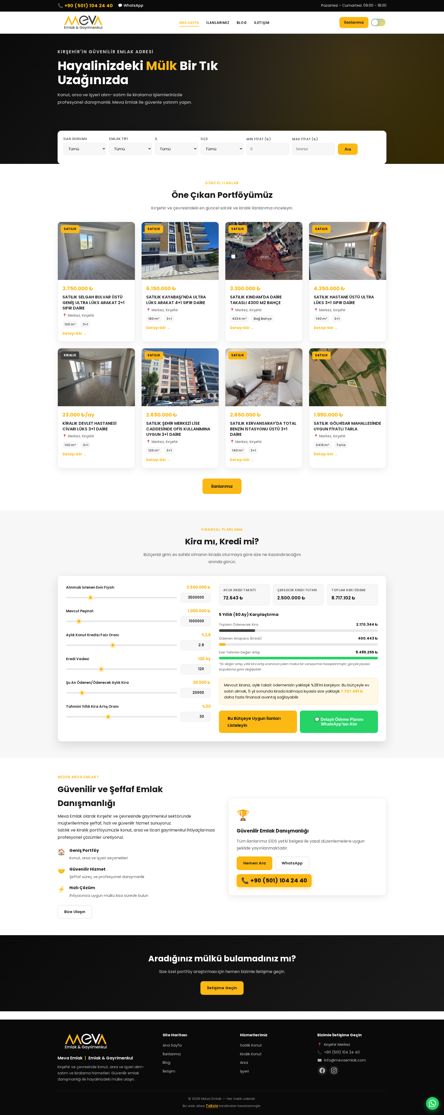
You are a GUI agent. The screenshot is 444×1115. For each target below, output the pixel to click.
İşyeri (244, 1071)
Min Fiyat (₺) (258, 139)
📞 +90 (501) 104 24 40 (85, 5)
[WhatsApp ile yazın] (432, 1103)
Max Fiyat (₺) (305, 139)
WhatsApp (292, 863)
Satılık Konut (251, 1045)
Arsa (244, 1062)
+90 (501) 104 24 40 (279, 880)
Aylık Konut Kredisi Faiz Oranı (92, 635)
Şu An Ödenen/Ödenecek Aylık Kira (97, 682)
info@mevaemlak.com (345, 1060)
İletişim (261, 22)
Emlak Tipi (118, 138)
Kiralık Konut (251, 1054)
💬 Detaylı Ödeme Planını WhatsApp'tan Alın (338, 721)
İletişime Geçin (222, 987)
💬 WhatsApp (130, 5)
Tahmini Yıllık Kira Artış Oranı (92, 706)
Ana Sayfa (189, 22)
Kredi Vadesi (77, 659)
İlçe (204, 138)
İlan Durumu (75, 138)
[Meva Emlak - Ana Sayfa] (83, 22)
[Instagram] (334, 1070)
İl (156, 138)
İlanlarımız (217, 22)
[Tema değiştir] (378, 22)
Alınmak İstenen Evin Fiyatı (90, 587)
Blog (242, 22)
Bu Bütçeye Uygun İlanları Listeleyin (254, 721)
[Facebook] (322, 1070)
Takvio (212, 1105)
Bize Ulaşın (74, 911)
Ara (348, 149)
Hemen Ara (254, 863)
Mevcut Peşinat (80, 611)
